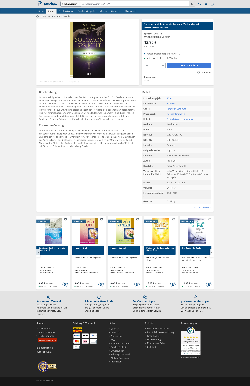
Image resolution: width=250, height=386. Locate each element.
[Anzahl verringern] (147, 65)
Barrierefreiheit (118, 347)
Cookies (115, 328)
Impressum (116, 361)
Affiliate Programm (120, 358)
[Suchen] (192, 4)
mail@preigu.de (44, 347)
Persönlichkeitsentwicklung (160, 332)
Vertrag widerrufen (47, 340)
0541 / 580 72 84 (44, 351)
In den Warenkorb (189, 65)
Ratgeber (171, 108)
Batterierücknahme (120, 343)
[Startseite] (37, 16)
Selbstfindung (154, 339)
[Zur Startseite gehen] (46, 3)
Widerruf (115, 332)
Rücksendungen (46, 335)
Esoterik (171, 103)
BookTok (151, 346)
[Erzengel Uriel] (89, 231)
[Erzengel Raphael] (125, 231)
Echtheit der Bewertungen (190, 357)
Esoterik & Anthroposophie (180, 119)
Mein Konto (44, 328)
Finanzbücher (153, 335)
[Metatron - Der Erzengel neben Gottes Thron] (161, 231)
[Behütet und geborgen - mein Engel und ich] (53, 231)
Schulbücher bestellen (158, 328)
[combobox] (135, 4)
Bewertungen (117, 350)
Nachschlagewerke (176, 113)
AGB (113, 339)
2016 (169, 98)
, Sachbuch (181, 108)
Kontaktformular (47, 332)
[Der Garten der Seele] (196, 231)
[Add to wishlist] (65, 220)
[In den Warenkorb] (65, 284)
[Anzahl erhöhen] (163, 65)
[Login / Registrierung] (206, 4)
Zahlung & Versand (120, 354)
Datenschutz (117, 336)
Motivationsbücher (156, 343)
